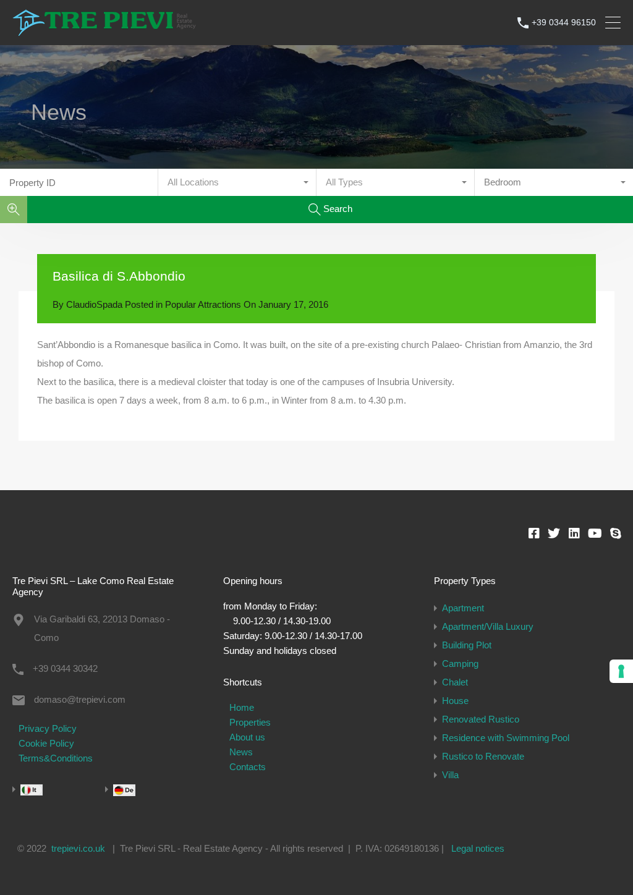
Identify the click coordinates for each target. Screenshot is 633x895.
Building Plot (466, 645)
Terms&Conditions (56, 758)
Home (241, 707)
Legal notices (477, 848)
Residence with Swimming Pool (505, 737)
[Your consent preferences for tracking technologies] (621, 671)
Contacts (247, 766)
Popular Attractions (203, 304)
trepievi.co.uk (78, 848)
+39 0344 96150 (564, 22)
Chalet (455, 682)
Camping (460, 663)
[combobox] (237, 182)
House (455, 700)
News (241, 752)
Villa (450, 775)
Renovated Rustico (480, 719)
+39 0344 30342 (65, 668)
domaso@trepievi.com (79, 699)
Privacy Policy (48, 728)
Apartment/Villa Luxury (487, 626)
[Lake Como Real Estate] (105, 30)
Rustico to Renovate (483, 756)
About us (247, 737)
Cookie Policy (46, 743)
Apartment (463, 608)
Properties (250, 722)
